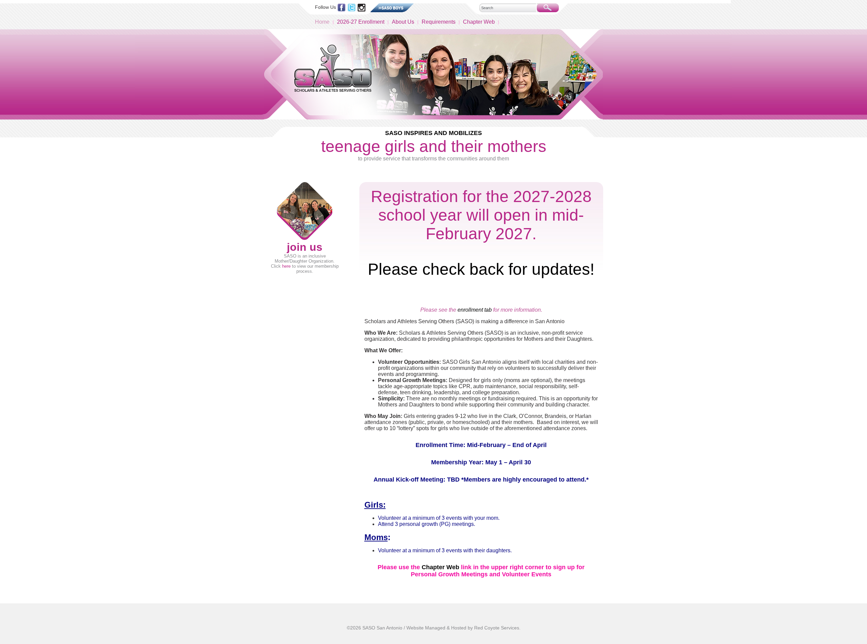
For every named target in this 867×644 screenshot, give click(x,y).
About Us (403, 22)
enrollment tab (475, 310)
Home (322, 22)
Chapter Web (479, 22)
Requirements (439, 22)
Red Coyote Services (496, 627)
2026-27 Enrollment (360, 22)
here (286, 266)
